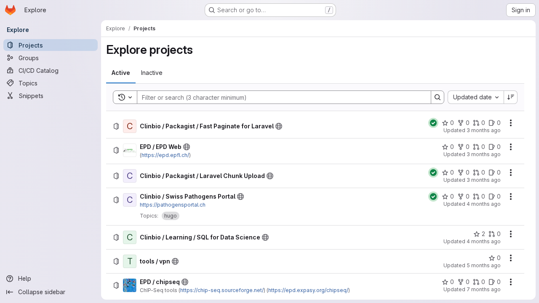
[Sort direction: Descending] (511, 97)
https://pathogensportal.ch (172, 205)
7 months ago (484, 289)
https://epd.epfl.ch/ (165, 155)
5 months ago (484, 265)
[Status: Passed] (433, 123)
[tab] (121, 72)
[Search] (437, 97)
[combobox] (476, 97)
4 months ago (484, 204)
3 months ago (484, 130)
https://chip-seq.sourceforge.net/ (222, 290)
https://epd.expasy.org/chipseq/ (308, 290)
